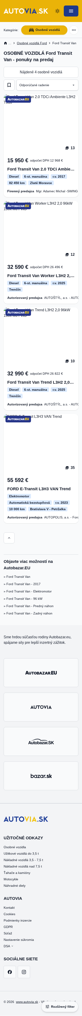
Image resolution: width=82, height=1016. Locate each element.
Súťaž (8, 933)
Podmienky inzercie (18, 920)
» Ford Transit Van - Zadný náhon (28, 613)
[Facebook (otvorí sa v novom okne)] (10, 972)
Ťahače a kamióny (17, 873)
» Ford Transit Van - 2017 (22, 584)
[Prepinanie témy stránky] (57, 11)
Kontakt (9, 907)
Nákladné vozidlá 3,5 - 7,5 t (23, 860)
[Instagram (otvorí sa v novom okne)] (24, 972)
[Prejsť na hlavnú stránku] (26, 11)
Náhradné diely (15, 885)
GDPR (8, 927)
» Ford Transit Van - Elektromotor (28, 591)
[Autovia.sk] (41, 707)
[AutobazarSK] (41, 741)
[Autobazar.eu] (41, 672)
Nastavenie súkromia (19, 940)
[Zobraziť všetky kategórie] (73, 30)
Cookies (9, 914)
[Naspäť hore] (9, 537)
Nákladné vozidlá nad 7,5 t (23, 866)
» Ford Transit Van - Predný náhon (29, 606)
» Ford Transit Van (17, 576)
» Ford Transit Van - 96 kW (23, 598)
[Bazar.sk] (41, 775)
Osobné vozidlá (48, 30)
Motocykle (11, 879)
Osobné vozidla (15, 847)
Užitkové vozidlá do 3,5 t (21, 853)
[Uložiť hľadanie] (9, 85)
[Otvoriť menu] (71, 11)
